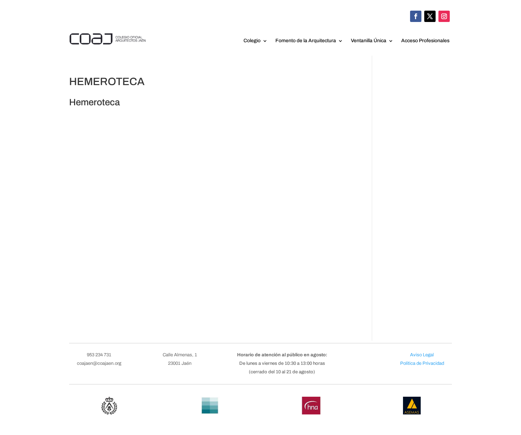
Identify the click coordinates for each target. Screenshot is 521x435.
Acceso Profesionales (425, 40)
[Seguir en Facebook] (415, 16)
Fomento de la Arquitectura (305, 40)
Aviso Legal (422, 354)
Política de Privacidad (422, 363)
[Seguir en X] (430, 16)
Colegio (251, 40)
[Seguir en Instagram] (444, 16)
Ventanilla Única (368, 40)
